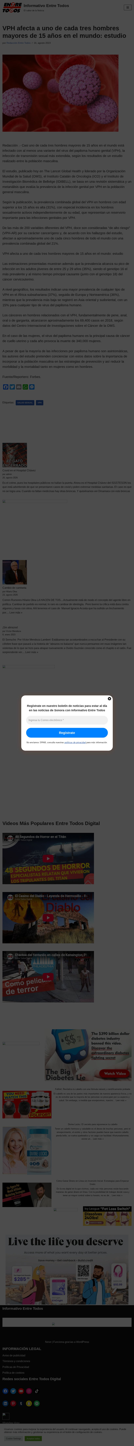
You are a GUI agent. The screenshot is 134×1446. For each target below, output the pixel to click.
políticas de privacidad (75, 742)
